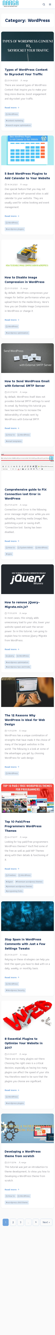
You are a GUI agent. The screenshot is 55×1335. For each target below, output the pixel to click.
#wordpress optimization (17, 332)
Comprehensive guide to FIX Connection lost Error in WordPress (26, 494)
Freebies (12, 875)
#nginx (9, 554)
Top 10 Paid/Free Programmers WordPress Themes (23, 826)
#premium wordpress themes (19, 886)
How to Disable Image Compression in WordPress (24, 279)
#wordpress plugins (15, 229)
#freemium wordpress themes (29, 881)
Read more (11, 107)
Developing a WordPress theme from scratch (23, 1154)
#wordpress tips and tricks (18, 666)
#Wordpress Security (15, 990)
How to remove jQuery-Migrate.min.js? (22, 604)
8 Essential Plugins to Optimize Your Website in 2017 (24, 1043)
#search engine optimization (18, 125)
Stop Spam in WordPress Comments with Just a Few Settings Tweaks (25, 944)
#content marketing (14, 120)
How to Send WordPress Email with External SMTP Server (27, 383)
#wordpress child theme (17, 1202)
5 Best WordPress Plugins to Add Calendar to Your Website (27, 176)
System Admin (26, 547)
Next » (46, 1222)
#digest (9, 881)
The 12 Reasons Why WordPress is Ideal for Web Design (25, 720)
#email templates (14, 441)
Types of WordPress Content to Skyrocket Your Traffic (26, 72)
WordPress (13, 114)
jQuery (11, 655)
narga (25, 80)
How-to (11, 434)
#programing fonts (14, 891)
